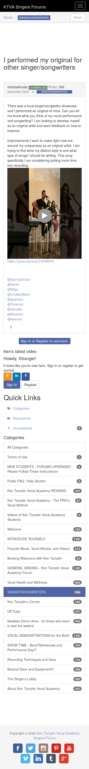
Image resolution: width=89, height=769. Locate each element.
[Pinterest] (56, 748)
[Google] (64, 758)
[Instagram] (43, 748)
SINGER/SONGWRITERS (54, 91)
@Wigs (12, 289)
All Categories (17, 447)
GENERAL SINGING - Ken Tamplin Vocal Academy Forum (43, 570)
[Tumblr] (51, 758)
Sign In (26, 341)
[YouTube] (69, 748)
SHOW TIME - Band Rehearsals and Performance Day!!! (43, 647)
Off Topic (43, 611)
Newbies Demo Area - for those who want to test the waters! (43, 623)
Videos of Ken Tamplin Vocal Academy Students (43, 517)
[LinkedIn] (38, 758)
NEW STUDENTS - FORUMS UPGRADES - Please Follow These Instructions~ (43, 469)
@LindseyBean (18, 294)
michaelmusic (17, 87)
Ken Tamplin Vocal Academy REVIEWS (43, 490)
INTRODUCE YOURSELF (43, 538)
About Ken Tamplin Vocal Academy (43, 688)
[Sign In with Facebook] (26, 377)
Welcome (43, 529)
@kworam (15, 319)
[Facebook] (18, 748)
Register (42, 341)
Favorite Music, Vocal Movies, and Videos (43, 548)
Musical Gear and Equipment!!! (43, 669)
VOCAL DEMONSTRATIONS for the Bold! (43, 635)
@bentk (13, 284)
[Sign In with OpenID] (8, 377)
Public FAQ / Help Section (43, 481)
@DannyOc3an (18, 279)
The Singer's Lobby (43, 678)
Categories (20, 408)
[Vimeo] (25, 758)
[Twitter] (30, 748)
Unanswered (46, 428)
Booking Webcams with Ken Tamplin (43, 558)
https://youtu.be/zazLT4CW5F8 (30, 261)
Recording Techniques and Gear (43, 659)
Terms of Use (43, 457)
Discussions (21, 418)
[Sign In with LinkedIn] (17, 377)
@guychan (15, 299)
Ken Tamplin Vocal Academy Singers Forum (24, 6)
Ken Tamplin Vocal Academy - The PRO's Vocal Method (43, 502)
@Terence (15, 304)
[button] (11, 327)
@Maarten (15, 314)
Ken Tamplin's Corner (43, 601)
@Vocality (14, 309)
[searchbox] (77, 17)
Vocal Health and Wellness (43, 582)
